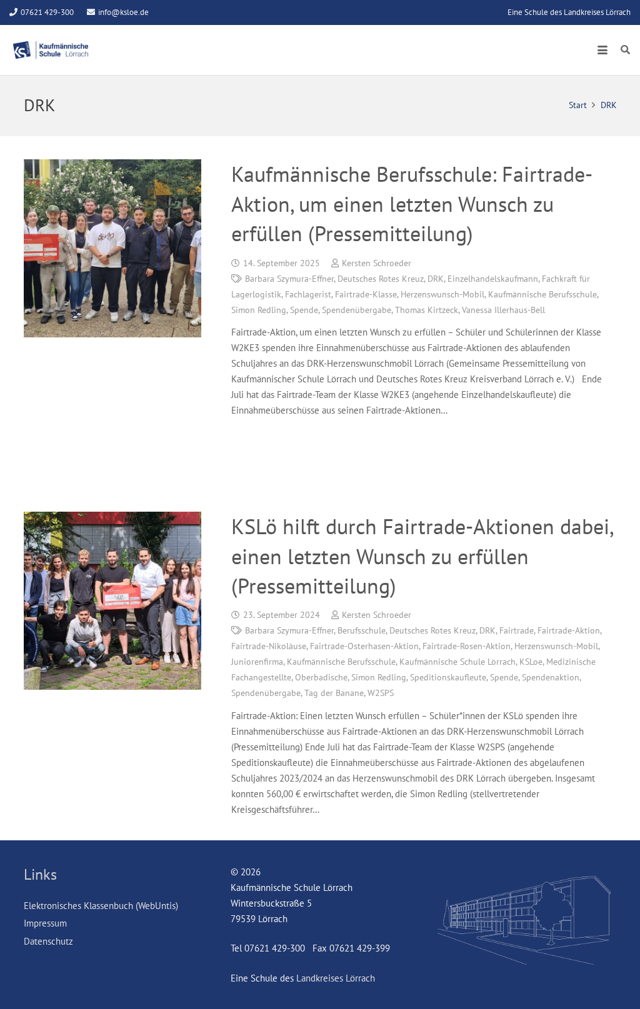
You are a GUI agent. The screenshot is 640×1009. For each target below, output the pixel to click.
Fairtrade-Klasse (366, 294)
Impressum (45, 923)
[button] (602, 50)
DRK (436, 278)
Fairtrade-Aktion (569, 630)
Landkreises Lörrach (335, 978)
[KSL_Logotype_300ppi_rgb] (50, 49)
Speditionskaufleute (448, 677)
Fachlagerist (308, 294)
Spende (304, 310)
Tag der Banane (334, 692)
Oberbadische (321, 677)
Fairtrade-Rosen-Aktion (466, 646)
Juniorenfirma (257, 661)
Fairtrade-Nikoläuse (268, 646)
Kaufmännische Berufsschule (542, 294)
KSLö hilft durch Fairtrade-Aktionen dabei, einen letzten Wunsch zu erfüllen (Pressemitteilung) (421, 555)
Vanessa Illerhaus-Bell (503, 310)
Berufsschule (362, 630)
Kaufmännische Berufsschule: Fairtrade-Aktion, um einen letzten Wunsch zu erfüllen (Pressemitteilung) (411, 203)
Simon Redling (258, 310)
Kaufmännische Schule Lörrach (457, 661)
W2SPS (381, 692)
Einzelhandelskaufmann (493, 278)
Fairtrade (516, 630)
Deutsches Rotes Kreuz (381, 278)
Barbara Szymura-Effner (289, 278)
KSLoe (530, 661)
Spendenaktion (550, 677)
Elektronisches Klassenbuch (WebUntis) (101, 906)
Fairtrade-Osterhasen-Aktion (364, 646)
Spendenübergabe (356, 310)
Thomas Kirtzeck (426, 310)
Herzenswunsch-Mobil (442, 294)
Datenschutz (48, 941)
